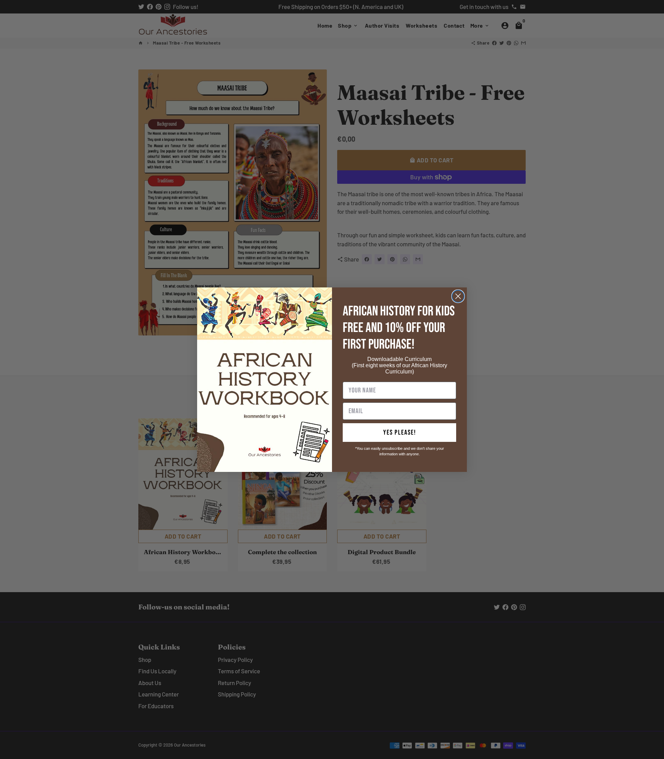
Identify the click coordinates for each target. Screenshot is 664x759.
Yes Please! (399, 432)
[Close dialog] (458, 296)
